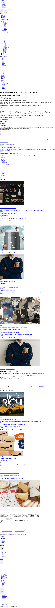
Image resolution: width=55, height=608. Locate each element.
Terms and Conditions (9, 378)
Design (5, 41)
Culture (3, 4)
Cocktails (1, 211)
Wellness (3, 3)
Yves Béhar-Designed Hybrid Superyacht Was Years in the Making (10, 147)
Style (5, 22)
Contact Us (4, 597)
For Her (5, 49)
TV (4, 38)
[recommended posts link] (12, 416)
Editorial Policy (4, 596)
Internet (5, 40)
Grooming (6, 29)
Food (5, 24)
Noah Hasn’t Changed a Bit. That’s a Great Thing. (7, 281)
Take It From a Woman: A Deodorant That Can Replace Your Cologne (10, 252)
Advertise (3, 598)
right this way (41, 386)
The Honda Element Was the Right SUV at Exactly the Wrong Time (12, 424)
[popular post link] (12, 205)
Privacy (3, 600)
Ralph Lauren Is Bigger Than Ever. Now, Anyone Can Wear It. (9, 223)
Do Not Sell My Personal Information (8, 604)
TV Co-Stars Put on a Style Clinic (6, 467)
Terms (3, 599)
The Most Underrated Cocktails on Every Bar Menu (8, 213)
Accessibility (4, 602)
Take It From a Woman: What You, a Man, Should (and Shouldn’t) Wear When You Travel (13, 218)
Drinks (5, 23)
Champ (3, 555)
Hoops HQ (4, 7)
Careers (3, 601)
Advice (3, 578)
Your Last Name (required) (14, 516)
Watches (5, 27)
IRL (3, 554)
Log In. (7, 164)
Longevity (6, 32)
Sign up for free (19, 155)
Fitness (5, 31)
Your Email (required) (14, 514)
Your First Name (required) (14, 515)
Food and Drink (7, 47)
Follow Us (1, 9)
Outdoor (5, 48)
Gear (5, 26)
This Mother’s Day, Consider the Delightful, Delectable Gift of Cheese (12, 509)
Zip (10, 376)
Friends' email (2, 520)
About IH (3, 595)
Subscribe (5, 9)
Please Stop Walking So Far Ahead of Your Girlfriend (9, 473)
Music (5, 36)
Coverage (3, 553)
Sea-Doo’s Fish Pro (17, 105)
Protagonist (4, 556)
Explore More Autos (3, 460)
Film (5, 37)
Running (3, 69)
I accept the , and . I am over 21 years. (14, 378)
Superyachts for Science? (4, 142)
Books (5, 39)
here (22, 117)
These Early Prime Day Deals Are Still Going (8, 458)
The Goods (4, 5)
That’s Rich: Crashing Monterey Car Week (8, 419)
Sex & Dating (4, 70)
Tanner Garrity (3, 97)
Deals (3, 6)
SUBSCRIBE (4, 162)
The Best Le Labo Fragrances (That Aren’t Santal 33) (8, 208)
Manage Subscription (5, 603)
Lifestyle (1, 427)
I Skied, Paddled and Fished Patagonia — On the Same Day (9, 153)
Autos (5, 28)
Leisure (3, 2)
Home (5, 46)
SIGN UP (1, 532)
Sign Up (1, 377)
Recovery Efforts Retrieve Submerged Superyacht (7, 136)
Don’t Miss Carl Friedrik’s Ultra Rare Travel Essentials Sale (11, 429)
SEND (1, 521)
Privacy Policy (17, 378)
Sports (5, 42)
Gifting (5, 52)
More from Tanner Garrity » (5, 129)
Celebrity (1, 465)
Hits (3, 551)
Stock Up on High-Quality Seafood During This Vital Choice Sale (12, 478)
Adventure (2, 151)
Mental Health (4, 68)
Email (11, 375)
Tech (5, 50)
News (1, 279)
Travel (5, 25)
